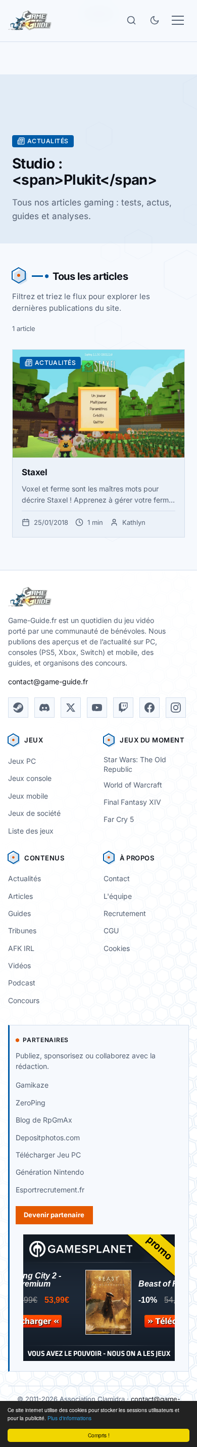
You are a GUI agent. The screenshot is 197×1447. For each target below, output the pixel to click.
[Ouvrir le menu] (178, 20)
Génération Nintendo (50, 1172)
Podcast (21, 982)
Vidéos (19, 965)
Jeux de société (34, 813)
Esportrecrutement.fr (50, 1189)
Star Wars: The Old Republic (135, 764)
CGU (111, 930)
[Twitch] (123, 707)
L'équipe (118, 896)
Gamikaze (32, 1085)
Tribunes (22, 930)
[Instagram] (176, 707)
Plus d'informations (69, 1418)
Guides (19, 913)
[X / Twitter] (71, 707)
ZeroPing (30, 1102)
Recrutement (125, 913)
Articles (20, 896)
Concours (23, 1000)
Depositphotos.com (48, 1137)
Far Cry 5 (119, 819)
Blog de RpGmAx (44, 1119)
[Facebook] (149, 707)
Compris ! (99, 1435)
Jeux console (30, 778)
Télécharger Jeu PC (48, 1154)
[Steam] (18, 707)
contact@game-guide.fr (48, 681)
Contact (117, 878)
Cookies (117, 948)
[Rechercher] (131, 20)
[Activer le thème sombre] (154, 20)
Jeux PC (22, 761)
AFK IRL (21, 948)
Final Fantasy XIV (132, 802)
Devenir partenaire (54, 1215)
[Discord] (44, 707)
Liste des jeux (31, 830)
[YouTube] (97, 707)
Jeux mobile (28, 796)
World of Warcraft (133, 784)
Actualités (24, 878)
